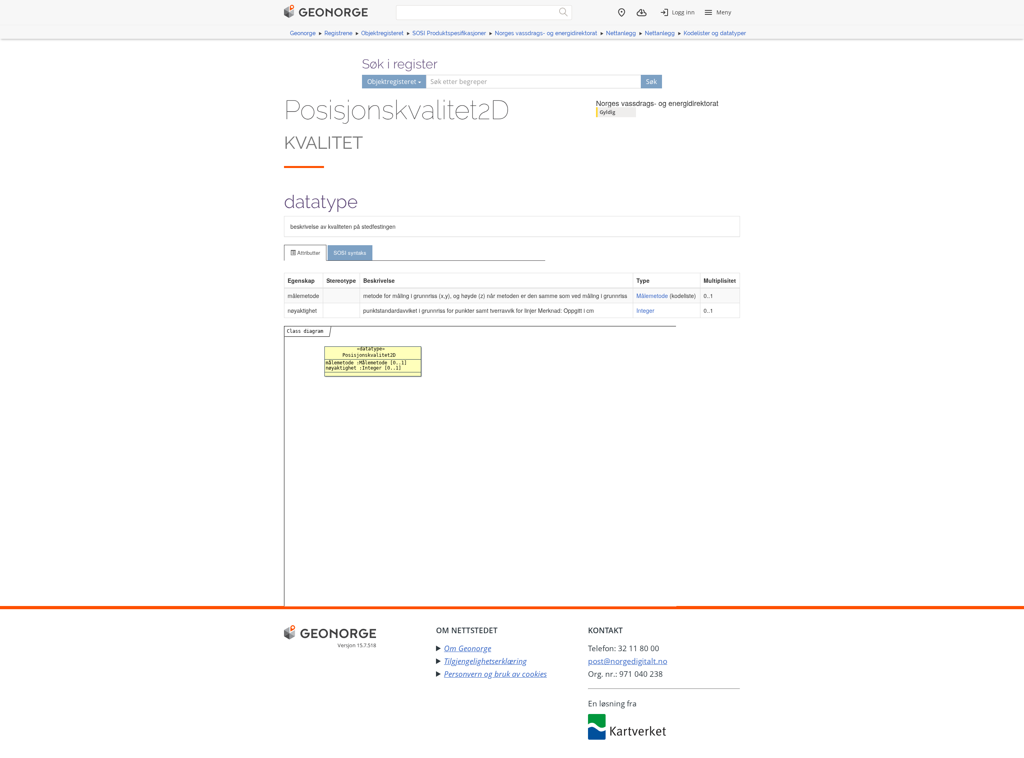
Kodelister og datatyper (715, 33)
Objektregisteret (382, 33)
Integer (645, 310)
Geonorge (303, 33)
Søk (651, 81)
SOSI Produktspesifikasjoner (449, 33)
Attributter (308, 252)
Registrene (338, 33)
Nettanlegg (621, 33)
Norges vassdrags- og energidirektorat (546, 33)
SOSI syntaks (350, 252)
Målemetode (652, 296)
